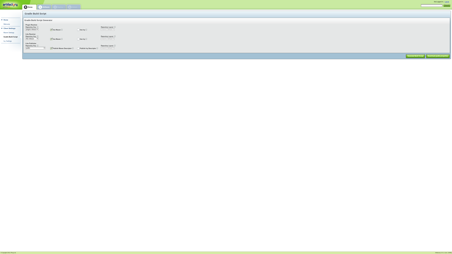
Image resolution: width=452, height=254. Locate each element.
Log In (447, 2)
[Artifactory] (10, 5)
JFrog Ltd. (13, 252)
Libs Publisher (31, 43)
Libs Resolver (31, 34)
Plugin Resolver (31, 25)
